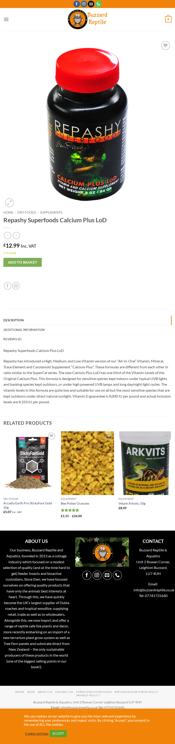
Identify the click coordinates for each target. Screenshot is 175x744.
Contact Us (64, 692)
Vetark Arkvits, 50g (131, 503)
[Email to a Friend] (16, 286)
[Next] (171, 480)
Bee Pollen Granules (75, 503)
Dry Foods (27, 212)
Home (8, 212)
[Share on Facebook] (7, 286)
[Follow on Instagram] (84, 4)
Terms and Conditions (94, 692)
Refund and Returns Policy (137, 692)
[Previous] (3, 480)
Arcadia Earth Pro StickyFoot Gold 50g (27, 505)
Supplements (51, 212)
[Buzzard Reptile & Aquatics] (87, 19)
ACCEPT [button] (58, 733)
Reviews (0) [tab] (12, 339)
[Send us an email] (91, 4)
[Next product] (7, 235)
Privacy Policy (88, 695)
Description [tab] (13, 320)
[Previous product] (16, 235)
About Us (45, 692)
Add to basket (22, 262)
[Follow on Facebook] (76, 4)
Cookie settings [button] (37, 734)
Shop (31, 692)
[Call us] (98, 4)
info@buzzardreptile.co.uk (154, 590)
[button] (6, 19)
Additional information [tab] (24, 330)
